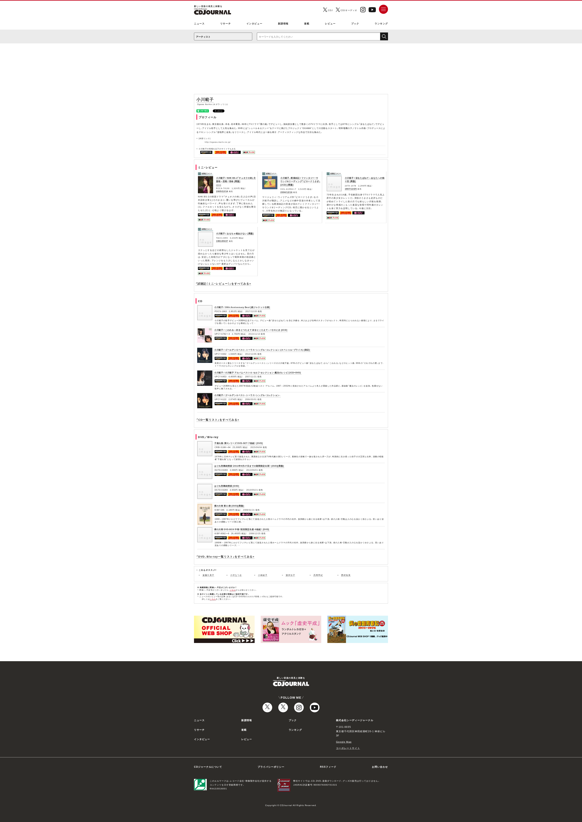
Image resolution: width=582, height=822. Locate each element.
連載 (306, 23)
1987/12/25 (351, 188)
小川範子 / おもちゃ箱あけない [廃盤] (235, 233)
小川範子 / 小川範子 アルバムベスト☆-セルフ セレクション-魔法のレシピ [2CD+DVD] (257, 372)
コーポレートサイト (348, 748)
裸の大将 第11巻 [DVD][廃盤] (229, 505)
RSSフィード (328, 766)
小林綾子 (262, 575)
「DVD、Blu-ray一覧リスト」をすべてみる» (225, 556)
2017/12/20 (251, 311)
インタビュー (254, 23)
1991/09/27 (222, 240)
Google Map (344, 742)
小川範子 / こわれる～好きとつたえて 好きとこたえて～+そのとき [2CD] (250, 329)
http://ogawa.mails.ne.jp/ (218, 142)
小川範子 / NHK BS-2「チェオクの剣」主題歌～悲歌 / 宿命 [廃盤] (236, 179)
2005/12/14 (222, 191)
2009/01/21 (249, 509)
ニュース (199, 23)
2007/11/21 (251, 376)
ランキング (381, 23)
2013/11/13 (254, 333)
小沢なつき (236, 575)
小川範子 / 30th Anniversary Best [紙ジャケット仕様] (242, 307)
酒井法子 (290, 575)
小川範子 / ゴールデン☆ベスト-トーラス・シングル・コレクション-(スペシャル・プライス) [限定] (262, 349)
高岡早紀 (318, 575)
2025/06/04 (256, 447)
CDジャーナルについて (208, 766)
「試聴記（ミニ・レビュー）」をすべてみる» (223, 283)
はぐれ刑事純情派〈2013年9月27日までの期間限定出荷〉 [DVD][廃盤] (249, 465)
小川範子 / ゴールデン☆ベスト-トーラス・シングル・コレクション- (247, 395)
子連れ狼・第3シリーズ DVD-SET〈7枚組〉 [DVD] (238, 443)
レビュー (330, 23)
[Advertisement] (291, 70)
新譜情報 (283, 23)
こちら (233, 590)
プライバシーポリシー (271, 766)
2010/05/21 (252, 489)
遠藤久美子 (208, 575)
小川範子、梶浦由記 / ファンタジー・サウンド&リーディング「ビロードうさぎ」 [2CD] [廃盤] (300, 181)
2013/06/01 (252, 470)
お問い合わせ (380, 766)
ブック (355, 23)
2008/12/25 (255, 533)
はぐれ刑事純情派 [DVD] (226, 485)
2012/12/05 (251, 353)
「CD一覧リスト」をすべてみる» (217, 420)
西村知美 (346, 575)
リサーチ (225, 23)
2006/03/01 (251, 399)
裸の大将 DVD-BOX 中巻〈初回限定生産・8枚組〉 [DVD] (241, 529)
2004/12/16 (286, 192)
